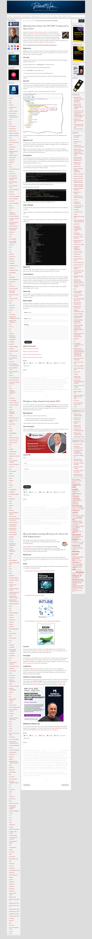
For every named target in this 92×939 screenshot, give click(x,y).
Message (26, 324)
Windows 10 (12, 881)
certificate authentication (45, 522)
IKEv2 (10, 444)
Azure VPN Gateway (13, 203)
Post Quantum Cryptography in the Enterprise (78, 345)
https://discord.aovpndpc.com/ (49, 45)
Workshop (11, 918)
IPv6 (48, 16)
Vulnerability (12, 868)
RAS (82, 548)
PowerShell (11, 653)
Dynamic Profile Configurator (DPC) (38, 32)
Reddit (10, 702)
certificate (36, 522)
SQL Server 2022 (13, 779)
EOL (10, 386)
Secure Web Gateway (14, 745)
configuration (75, 502)
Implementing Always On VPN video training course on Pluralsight (41, 729)
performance (74, 543)
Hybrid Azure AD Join (14, 437)
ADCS (10, 124)
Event (10, 388)
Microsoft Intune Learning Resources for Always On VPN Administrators (45, 535)
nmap (10, 606)
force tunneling (12, 400)
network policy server (14, 603)
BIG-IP (10, 205)
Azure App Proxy (13, 176)
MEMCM (11, 505)
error (82, 515)
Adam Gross (52, 650)
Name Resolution (13, 560)
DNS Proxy (11, 307)
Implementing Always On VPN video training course (36, 659)
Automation (12, 159)
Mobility (11, 547)
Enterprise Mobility (78, 252)
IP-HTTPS (11, 466)
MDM (10, 501)
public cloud (12, 677)
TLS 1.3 (11, 817)
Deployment (12, 277)
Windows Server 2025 (14, 916)
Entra (10, 353)
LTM (10, 496)
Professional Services (14, 666)
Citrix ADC (11, 245)
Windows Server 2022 (14, 913)
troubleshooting (13, 835)
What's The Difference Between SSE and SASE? (79, 397)
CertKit (55, 16)
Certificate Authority (13, 216)
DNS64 (10, 310)
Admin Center (12, 126)
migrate (28, 391)
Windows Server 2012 (14, 903)
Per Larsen (52, 571)
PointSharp (11, 647)
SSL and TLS (12, 789)
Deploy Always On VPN (79, 436)
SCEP (10, 731)
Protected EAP (12, 670)
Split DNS (11, 767)
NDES (10, 573)
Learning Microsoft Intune (31, 595)
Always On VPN (12, 131)
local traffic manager (14, 494)
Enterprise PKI (77, 254)
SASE (10, 726)
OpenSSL (11, 624)
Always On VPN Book (17, 16)
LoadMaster (12, 492)
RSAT (10, 724)
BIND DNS (11, 207)
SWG (10, 801)
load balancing (75, 530)
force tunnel (12, 398)
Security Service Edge (14, 750)
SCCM (10, 728)
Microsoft (11, 510)
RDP (10, 696)
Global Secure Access (14, 418)
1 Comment (66, 377)
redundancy (74, 549)
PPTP (10, 658)
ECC (10, 331)
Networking (74, 540)
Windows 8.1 (12, 891)
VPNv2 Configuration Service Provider (31, 551)
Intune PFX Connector (14, 464)
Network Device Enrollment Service (54, 762)
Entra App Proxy (13, 355)
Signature (11, 756)
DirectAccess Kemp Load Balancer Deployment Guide (78, 451)
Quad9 (10, 683)
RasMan (11, 692)
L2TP (10, 482)
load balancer (75, 528)
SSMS (10, 792)
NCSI (10, 571)
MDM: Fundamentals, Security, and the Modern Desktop (38, 621)
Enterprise (11, 348)
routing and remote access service (77, 557)
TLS (10, 815)
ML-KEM (11, 541)
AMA (10, 137)
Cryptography (12, 272)
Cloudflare (11, 258)
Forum (10, 407)
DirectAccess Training (79, 244)
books (37, 772)
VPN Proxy (11, 863)
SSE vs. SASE (77, 371)
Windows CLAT (12, 897)
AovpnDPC (11, 149)
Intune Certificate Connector (40, 513)
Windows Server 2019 (14, 911)
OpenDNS (11, 622)
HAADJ (10, 430)
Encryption (11, 342)
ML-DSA (11, 539)
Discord (11, 300)
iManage (11, 449)
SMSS (10, 765)
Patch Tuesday (12, 633)
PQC (45, 16)
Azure (10, 166)
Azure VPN (11, 201)
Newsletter (76, 338)
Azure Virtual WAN (13, 198)
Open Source (12, 619)
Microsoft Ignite (13, 532)
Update (11, 849)
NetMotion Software (14, 580)
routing (11, 715)
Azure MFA (11, 194)
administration (12, 128)
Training (59, 16)
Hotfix (10, 435)
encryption (74, 508)
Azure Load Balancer (14, 189)
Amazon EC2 (12, 140)
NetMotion (11, 575)
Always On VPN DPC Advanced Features (32, 354)
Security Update (13, 752)
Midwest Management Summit (32, 668)
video (10, 854)
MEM (10, 503)
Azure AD (11, 171)
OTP (10, 631)
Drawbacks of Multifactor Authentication (77, 248)
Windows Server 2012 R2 (77, 583)
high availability (75, 518)
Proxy (10, 673)
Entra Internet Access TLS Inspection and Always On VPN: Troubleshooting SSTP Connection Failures (79, 113)
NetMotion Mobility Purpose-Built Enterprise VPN (78, 321)
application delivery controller (76, 492)
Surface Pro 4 (12, 798)
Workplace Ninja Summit (57, 404)
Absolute (11, 105)
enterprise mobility (13, 351)
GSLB (10, 428)
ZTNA (10, 933)
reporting (11, 713)
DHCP (10, 284)
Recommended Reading (59, 763)
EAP (10, 324)
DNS (10, 303)
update (74, 567)
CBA (10, 210)
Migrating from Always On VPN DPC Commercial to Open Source (46, 27)
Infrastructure (12, 453)
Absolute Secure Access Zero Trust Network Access (78, 159)
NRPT (10, 610)
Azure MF (11, 191)
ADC (10, 121)
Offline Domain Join (13, 612)
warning (73, 572)
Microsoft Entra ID (13, 522)
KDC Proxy (11, 476)
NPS (10, 608)
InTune (37, 523)
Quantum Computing (14, 686)
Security (11, 747)
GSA (10, 426)
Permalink (43, 377)
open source (39, 391)
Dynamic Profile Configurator (54, 381)
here (58, 60)
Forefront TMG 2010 (14, 402)
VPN (10, 861)
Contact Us (28, 342)
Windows (27, 775)
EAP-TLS (11, 326)
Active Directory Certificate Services (35, 508)
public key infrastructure (57, 517)
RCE (10, 694)
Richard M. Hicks (28, 377)
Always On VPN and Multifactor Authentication (78, 170)
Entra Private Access (26, 16)
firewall (75, 516)
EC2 (10, 329)
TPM (10, 822)
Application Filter (13, 155)
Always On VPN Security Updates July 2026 (78, 120)
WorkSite (11, 920)
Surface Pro (12, 796)
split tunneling (12, 772)
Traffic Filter (12, 824)
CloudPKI (65, 522)
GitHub (10, 415)
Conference (11, 268)
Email (27, 318)
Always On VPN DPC (13, 135)
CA (78, 495)
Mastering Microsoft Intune (32, 571)
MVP (10, 555)
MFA (10, 508)
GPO (64, 389)
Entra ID (11, 375)
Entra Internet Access (35, 16)
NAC (10, 558)
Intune (10, 458)
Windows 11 (12, 884)
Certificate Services (13, 226)
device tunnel (12, 281)
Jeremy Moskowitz (56, 621)
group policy (80, 516)
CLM (10, 249)
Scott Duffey (41, 595)
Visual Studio (12, 856)
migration (11, 536)
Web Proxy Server (13, 875)
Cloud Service (12, 256)
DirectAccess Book (13, 288)
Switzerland (50, 523)
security (75, 562)
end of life (11, 344)
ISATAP (11, 473)
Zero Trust (11, 925)
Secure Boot (12, 737)
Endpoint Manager (13, 346)
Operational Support (14, 629)
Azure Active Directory (14, 169)
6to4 (10, 100)
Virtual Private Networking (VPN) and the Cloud (79, 382)
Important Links (12, 451)
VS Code (11, 865)
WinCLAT (11, 879)
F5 (9, 395)
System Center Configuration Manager (12, 807)
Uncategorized (12, 847)
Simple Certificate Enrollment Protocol (36, 518)
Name (27, 312)
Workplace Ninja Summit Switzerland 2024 (41, 401)
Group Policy (12, 424)
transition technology (14, 829)
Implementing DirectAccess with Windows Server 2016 (79, 281)
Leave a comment (65, 507)
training (80, 564)
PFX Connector (12, 638)
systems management (14, 811)
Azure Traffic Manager (14, 196)
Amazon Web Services (14, 142)
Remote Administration (14, 707)
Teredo (11, 813)
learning (11, 485)
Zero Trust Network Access (77, 590)
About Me (65, 16)
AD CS (10, 119)
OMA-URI (11, 617)
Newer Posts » (65, 785)
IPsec (73, 524)
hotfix (80, 518)
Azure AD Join (12, 173)
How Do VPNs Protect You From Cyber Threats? (79, 272)
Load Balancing (12, 489)
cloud (10, 252)
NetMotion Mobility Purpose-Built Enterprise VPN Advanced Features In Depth (79, 328)
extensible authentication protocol (12, 392)
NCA (10, 568)
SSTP (10, 794)
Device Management (14, 279)
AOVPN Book (12, 147)
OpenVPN (11, 626)
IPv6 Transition (12, 471)
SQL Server (11, 776)
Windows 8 (11, 888)
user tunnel (11, 852)
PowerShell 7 (12, 655)
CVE (10, 274)
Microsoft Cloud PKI (35, 684)
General (11, 409)
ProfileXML (11, 668)
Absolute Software (13, 111)
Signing (11, 759)
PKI (41, 16)
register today (61, 684)
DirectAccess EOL (13, 298)
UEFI (10, 845)
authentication (12, 157)
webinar (11, 877)
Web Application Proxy (14, 870)
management (75, 531)
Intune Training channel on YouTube (33, 649)
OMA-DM (11, 615)
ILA (10, 447)
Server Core (12, 754)
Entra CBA (11, 361)
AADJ (10, 102)
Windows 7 (11, 886)
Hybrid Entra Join (13, 442)
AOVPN (11, 144)
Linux (10, 487)
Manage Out (12, 498)
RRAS (10, 721)
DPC (51, 16)
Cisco (10, 236)
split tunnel (11, 769)
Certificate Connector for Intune (58, 510)
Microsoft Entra (12, 516)
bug (76, 495)
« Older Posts (26, 785)
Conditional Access (13, 265)
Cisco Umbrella (12, 239)
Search (81, 21)
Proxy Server (12, 675)
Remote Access (12, 705)
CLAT (10, 247)
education (11, 333)
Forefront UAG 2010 (13, 405)
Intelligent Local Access (14, 456)
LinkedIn (62, 429)
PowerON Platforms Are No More (30, 348)
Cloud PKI (11, 254)
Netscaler (11, 582)
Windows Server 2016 (14, 909)
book (34, 772)
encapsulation (12, 339)
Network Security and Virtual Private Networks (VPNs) (79, 335)
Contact (69, 16)
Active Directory (13, 113)
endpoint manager (80, 508)
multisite (11, 553)
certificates (11, 232)
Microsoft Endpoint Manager (30, 515)
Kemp (10, 478)
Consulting (10, 16)
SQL (10, 774)
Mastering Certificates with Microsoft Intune (43, 679)
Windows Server (77, 579)
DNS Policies (12, 305)
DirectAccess (12, 286)
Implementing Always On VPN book (59, 728)
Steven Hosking (45, 650)
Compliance (11, 263)
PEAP (10, 635)
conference (25, 523)
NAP (10, 566)
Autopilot (11, 162)
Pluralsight (11, 645)
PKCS (10, 640)
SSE (10, 785)
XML (10, 923)
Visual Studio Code (13, 859)
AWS (10, 164)
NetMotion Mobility (13, 578)
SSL (10, 787)
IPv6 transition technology (78, 526)
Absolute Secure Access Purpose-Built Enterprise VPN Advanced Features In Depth (79, 152)
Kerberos (11, 480)
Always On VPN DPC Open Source (30, 351)
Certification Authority (77, 500)
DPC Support (12, 314)
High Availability (12, 433)
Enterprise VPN (77, 256)
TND (10, 820)
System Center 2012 (13, 803)
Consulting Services (13, 270)
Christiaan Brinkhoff (43, 571)
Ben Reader (59, 650)
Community (11, 261)
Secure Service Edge (13, 739)
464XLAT (11, 98)
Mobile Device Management (47, 384)
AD (34, 389)
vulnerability (79, 570)
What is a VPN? (77, 389)
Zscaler (11, 931)
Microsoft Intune (13, 534)
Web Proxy (11, 872)
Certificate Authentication (34, 510)
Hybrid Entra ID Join (13, 440)
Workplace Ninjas (57, 523)
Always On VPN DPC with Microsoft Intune (32, 357)
